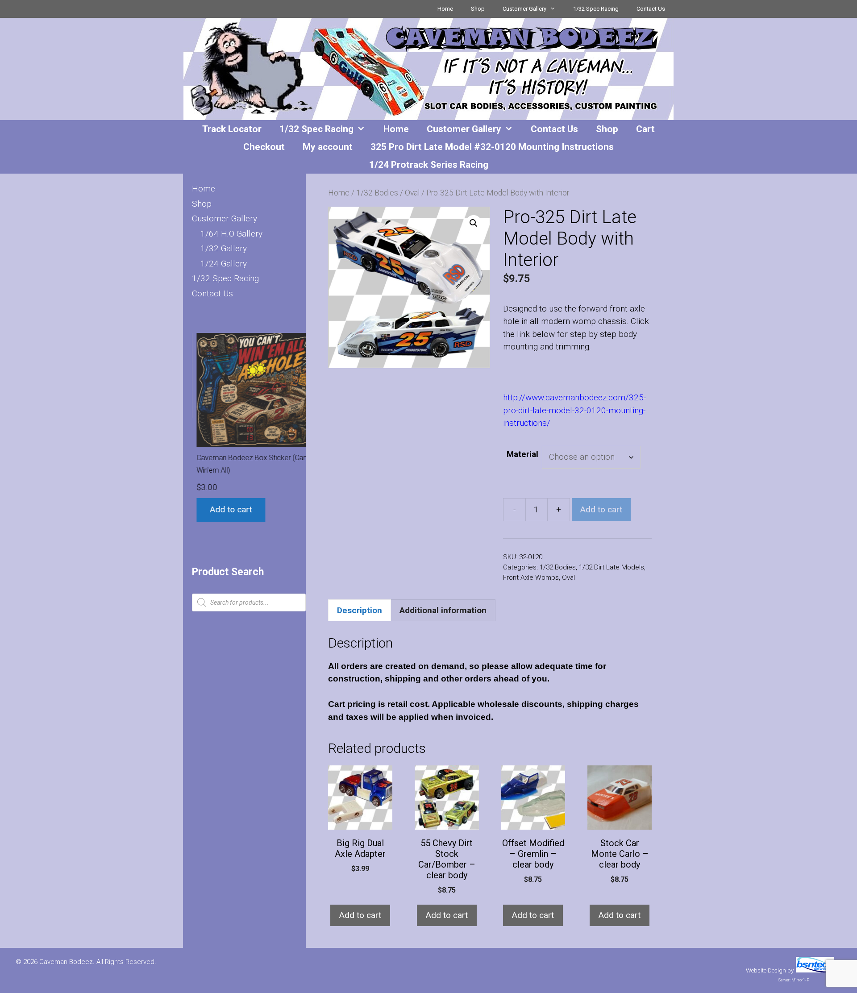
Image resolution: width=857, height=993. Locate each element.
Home (445, 8)
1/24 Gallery (223, 263)
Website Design (766, 970)
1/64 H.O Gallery (231, 234)
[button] (474, 223)
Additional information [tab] (443, 610)
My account (328, 146)
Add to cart (601, 509)
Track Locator (232, 129)
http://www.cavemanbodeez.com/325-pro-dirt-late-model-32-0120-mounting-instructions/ (574, 410)
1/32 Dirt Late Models (611, 567)
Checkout (264, 146)
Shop (478, 8)
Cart (645, 129)
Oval (412, 192)
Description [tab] (359, 610)
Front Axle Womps (531, 577)
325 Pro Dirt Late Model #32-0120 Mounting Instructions (492, 146)
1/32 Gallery (223, 248)
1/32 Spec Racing (596, 8)
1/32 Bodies (377, 192)
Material (522, 454)
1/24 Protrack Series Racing (428, 164)
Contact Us (651, 8)
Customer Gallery (524, 8)
